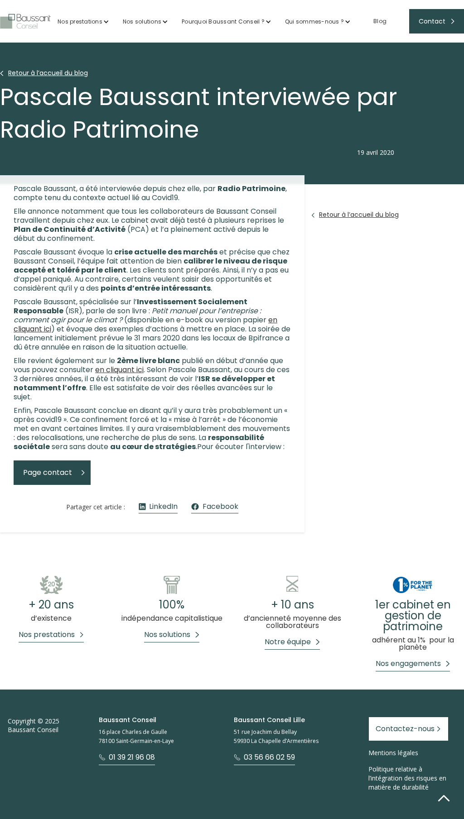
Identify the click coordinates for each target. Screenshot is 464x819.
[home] (25, 21)
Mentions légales (393, 752)
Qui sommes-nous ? (314, 21)
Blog (380, 21)
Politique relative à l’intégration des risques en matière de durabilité (407, 778)
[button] (83, 21)
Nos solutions (142, 21)
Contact (432, 21)
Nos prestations (80, 21)
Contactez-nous (405, 728)
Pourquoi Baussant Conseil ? (223, 21)
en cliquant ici (119, 369)
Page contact (47, 472)
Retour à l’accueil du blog (48, 72)
